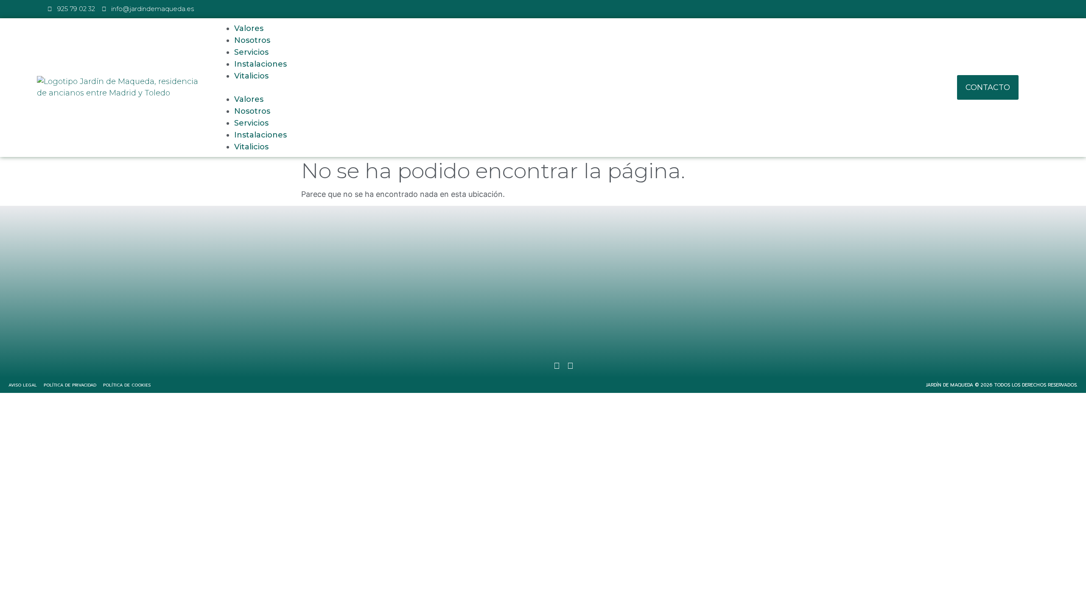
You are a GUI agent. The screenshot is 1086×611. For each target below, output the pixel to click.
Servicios (251, 52)
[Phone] (570, 366)
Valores (248, 28)
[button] (553, 87)
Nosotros (252, 40)
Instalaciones (260, 64)
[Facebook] (516, 366)
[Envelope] (556, 366)
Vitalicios (251, 76)
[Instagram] (543, 366)
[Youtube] (529, 366)
